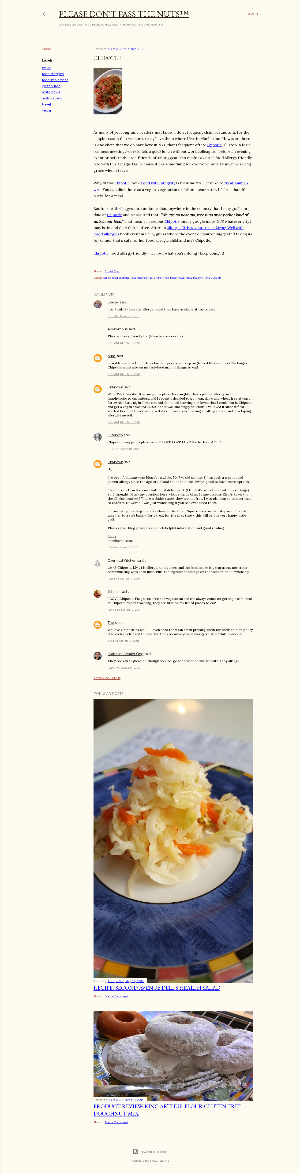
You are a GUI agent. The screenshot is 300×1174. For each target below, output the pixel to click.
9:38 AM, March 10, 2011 (124, 343)
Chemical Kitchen (122, 560)
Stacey (113, 302)
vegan (47, 110)
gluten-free (51, 86)
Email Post (112, 271)
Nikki (112, 356)
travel (46, 104)
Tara (111, 623)
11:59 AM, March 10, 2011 (123, 547)
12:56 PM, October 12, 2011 (125, 667)
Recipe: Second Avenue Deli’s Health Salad (157, 987)
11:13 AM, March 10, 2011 (123, 449)
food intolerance (55, 80)
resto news (51, 92)
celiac (46, 68)
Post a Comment (107, 678)
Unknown (115, 387)
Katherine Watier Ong (125, 654)
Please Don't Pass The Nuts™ (124, 13)
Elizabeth (115, 435)
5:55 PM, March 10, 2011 (123, 640)
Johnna (114, 592)
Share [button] (46, 49)
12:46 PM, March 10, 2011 (124, 609)
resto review (52, 98)
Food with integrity (158, 183)
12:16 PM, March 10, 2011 (124, 578)
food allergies (53, 74)
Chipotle (214, 144)
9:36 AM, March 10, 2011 (123, 316)
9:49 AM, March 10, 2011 (124, 422)
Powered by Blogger (154, 1151)
